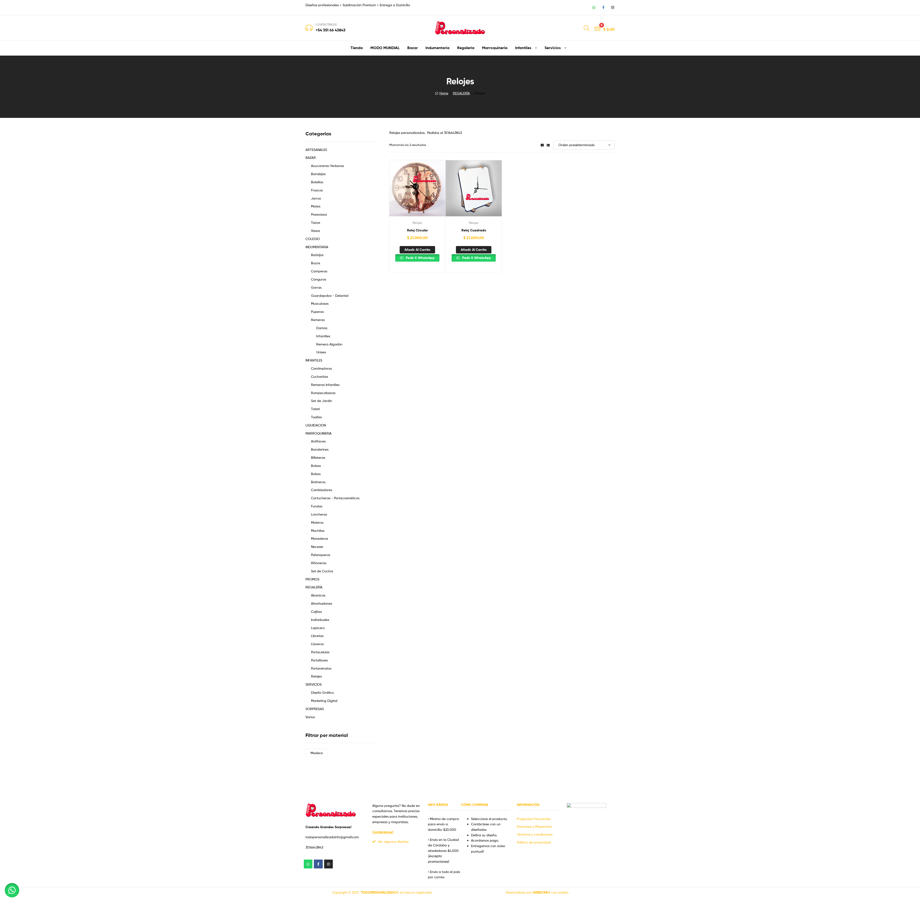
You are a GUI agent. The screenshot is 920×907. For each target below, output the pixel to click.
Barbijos (317, 255)
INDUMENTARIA (316, 247)
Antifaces (318, 441)
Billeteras (318, 457)
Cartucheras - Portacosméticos (335, 498)
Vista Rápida (417, 191)
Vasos (315, 231)
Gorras (316, 287)
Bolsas (316, 466)
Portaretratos (321, 668)
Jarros (316, 198)
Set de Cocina (322, 571)
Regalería (465, 47)
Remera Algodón (329, 344)
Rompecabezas (323, 393)
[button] (12, 890)
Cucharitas (319, 376)
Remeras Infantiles (325, 385)
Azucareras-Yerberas (327, 166)
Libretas (317, 636)
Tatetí (315, 409)
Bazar (412, 47)
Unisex (321, 352)
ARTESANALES (316, 150)
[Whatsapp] (594, 7)
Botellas (317, 182)
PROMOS (312, 579)
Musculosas (319, 303)
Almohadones (321, 603)
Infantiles (523, 47)
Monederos (319, 538)
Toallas (316, 417)
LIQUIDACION (315, 425)
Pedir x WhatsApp (420, 258)
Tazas (315, 222)
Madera (316, 753)
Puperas (317, 312)
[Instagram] (612, 7)
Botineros (318, 482)
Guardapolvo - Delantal (329, 295)
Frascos (317, 190)
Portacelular (320, 652)
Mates (315, 206)
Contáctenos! (326, 24)
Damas (321, 328)
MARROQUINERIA (318, 433)
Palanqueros (320, 555)
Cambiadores (321, 490)
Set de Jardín (321, 401)
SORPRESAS (314, 709)
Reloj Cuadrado (473, 230)
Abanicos (318, 595)
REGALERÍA (461, 93)
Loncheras (319, 514)
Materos (317, 522)
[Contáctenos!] (309, 27)
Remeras (318, 320)
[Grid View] (542, 145)
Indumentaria (437, 47)
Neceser (317, 547)
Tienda (357, 47)
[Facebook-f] (603, 7)
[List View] (548, 145)
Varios (310, 717)
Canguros (318, 279)
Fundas (316, 506)
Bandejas (318, 174)
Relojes (417, 222)
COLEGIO (312, 239)
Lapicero (318, 628)
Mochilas (317, 530)
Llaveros (317, 644)
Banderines (319, 449)
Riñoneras (318, 563)
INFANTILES (313, 360)
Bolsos (316, 474)
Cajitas (316, 611)
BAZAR (310, 157)
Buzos (315, 263)
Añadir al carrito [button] (417, 249)
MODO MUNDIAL (385, 47)
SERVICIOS (313, 684)
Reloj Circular (417, 230)
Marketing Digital (324, 701)
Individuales (320, 620)
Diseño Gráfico (322, 692)
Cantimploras (321, 368)
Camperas (319, 271)
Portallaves (319, 660)
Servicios (553, 47)
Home (443, 93)
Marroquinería (494, 47)
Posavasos (319, 214)
